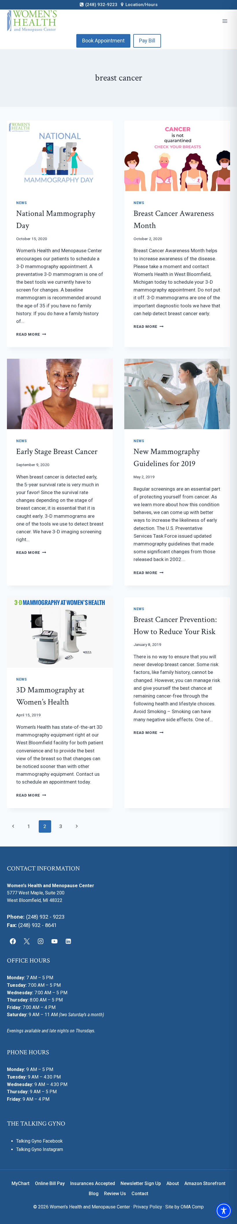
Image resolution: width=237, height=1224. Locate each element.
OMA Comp (192, 1207)
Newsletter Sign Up (141, 1183)
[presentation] (60, 156)
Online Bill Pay (50, 1183)
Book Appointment (103, 41)
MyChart (20, 1183)
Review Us (115, 1193)
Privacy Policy (147, 1207)
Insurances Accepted (92, 1183)
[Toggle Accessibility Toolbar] (223, 1210)
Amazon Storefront (204, 1183)
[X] (27, 941)
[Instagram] (41, 941)
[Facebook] (13, 941)
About (172, 1183)
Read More (31, 334)
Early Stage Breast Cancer (56, 451)
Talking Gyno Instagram (39, 1149)
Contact (140, 1193)
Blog (94, 1193)
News (21, 203)
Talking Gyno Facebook (39, 1141)
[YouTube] (54, 941)
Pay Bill (147, 41)
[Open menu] (224, 20)
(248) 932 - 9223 (45, 917)
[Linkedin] (68, 941)
